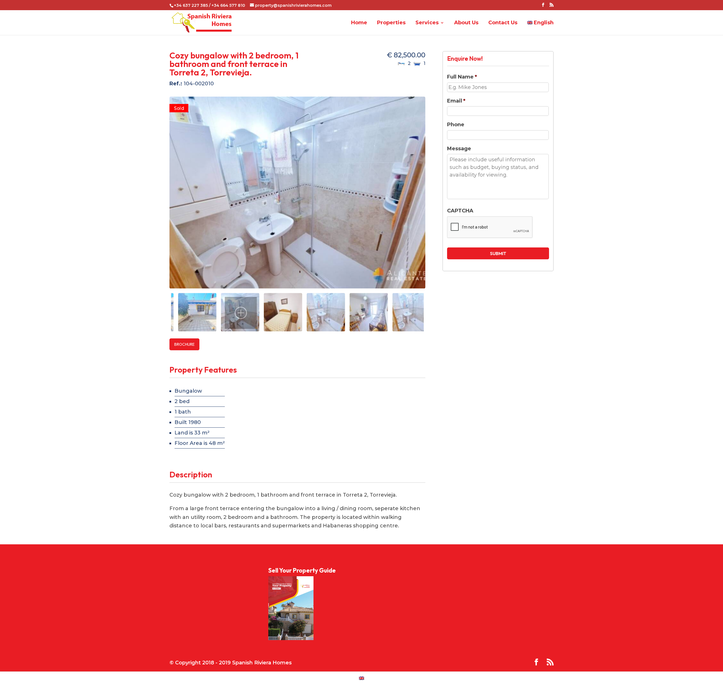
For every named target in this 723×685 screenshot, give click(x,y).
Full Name (462, 77)
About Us (466, 23)
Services (427, 23)
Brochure (184, 344)
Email (456, 101)
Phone (455, 124)
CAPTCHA (460, 211)
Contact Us (502, 23)
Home (359, 23)
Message (459, 148)
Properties (391, 23)
